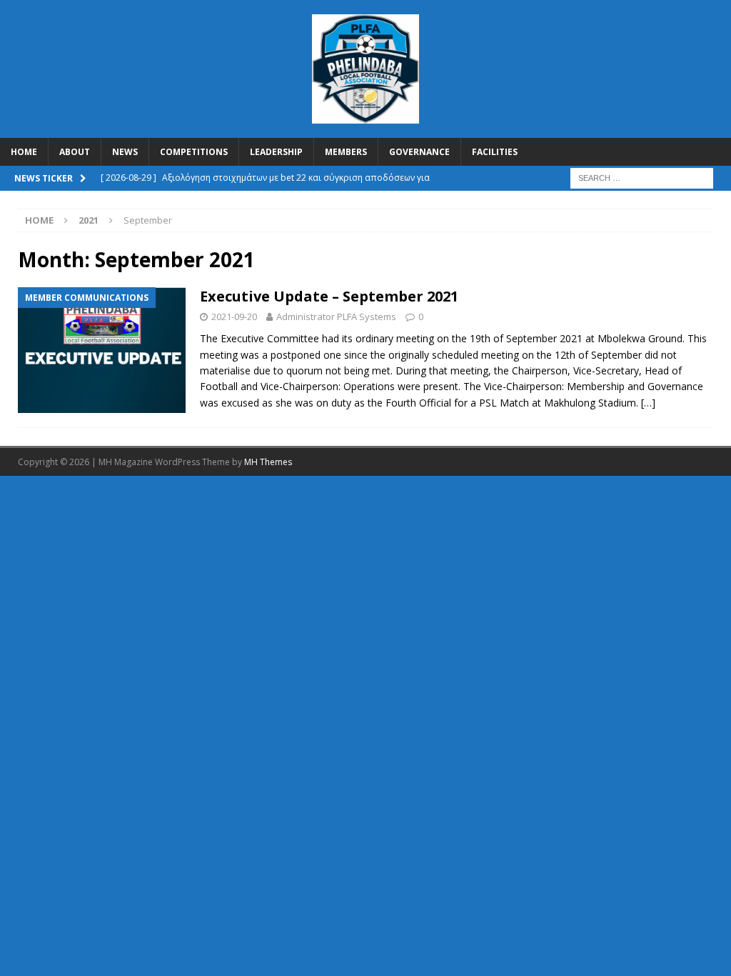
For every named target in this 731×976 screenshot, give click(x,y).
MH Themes (268, 462)
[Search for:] (641, 177)
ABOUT (74, 152)
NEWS (125, 152)
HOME (24, 152)
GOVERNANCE (419, 152)
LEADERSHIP (276, 152)
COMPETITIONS (194, 152)
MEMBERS (346, 152)
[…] (648, 402)
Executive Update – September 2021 (329, 296)
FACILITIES (495, 152)
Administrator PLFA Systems (336, 316)
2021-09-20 (234, 316)
